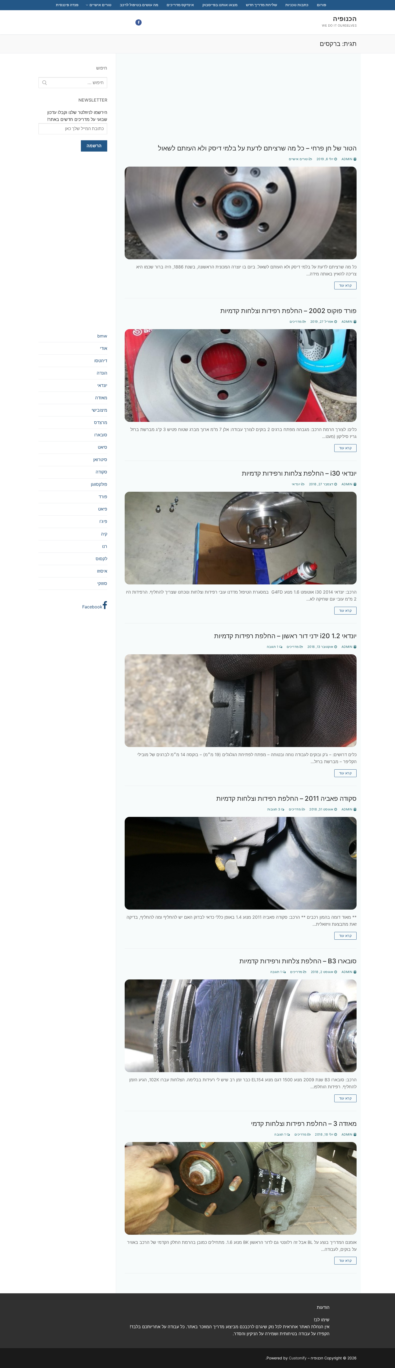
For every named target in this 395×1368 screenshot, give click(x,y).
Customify (298, 1358)
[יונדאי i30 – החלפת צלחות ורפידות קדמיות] (241, 538)
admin (347, 159)
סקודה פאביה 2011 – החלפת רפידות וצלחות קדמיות (286, 798)
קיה (104, 534)
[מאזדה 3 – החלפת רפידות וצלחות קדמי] (241, 1188)
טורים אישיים (299, 159)
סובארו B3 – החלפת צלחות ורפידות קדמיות (298, 961)
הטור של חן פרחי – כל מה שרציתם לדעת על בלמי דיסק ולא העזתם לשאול (257, 148)
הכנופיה (345, 19)
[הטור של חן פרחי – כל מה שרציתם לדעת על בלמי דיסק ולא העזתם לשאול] (241, 213)
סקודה (101, 472)
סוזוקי (102, 583)
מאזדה (101, 397)
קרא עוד (345, 285)
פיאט (102, 509)
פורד (103, 496)
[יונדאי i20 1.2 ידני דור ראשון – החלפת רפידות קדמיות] (241, 700)
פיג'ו (103, 521)
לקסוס (101, 558)
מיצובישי (99, 410)
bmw (102, 336)
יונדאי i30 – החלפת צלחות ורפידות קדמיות (299, 473)
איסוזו (102, 571)
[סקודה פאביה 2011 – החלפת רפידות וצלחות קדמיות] (241, 863)
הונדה (102, 373)
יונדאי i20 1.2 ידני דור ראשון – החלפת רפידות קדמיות (285, 636)
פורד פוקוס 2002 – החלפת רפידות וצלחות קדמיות (288, 311)
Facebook (92, 606)
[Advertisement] (241, 104)
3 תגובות (274, 809)
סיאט (102, 447)
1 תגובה (273, 647)
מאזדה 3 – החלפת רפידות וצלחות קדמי (304, 1124)
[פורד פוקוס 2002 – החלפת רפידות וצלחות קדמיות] (241, 375)
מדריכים (296, 322)
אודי (103, 348)
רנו (104, 546)
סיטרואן (100, 459)
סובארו (100, 434)
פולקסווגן (99, 484)
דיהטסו (100, 360)
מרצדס (100, 422)
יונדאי (296, 484)
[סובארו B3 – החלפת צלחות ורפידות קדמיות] (241, 1025)
